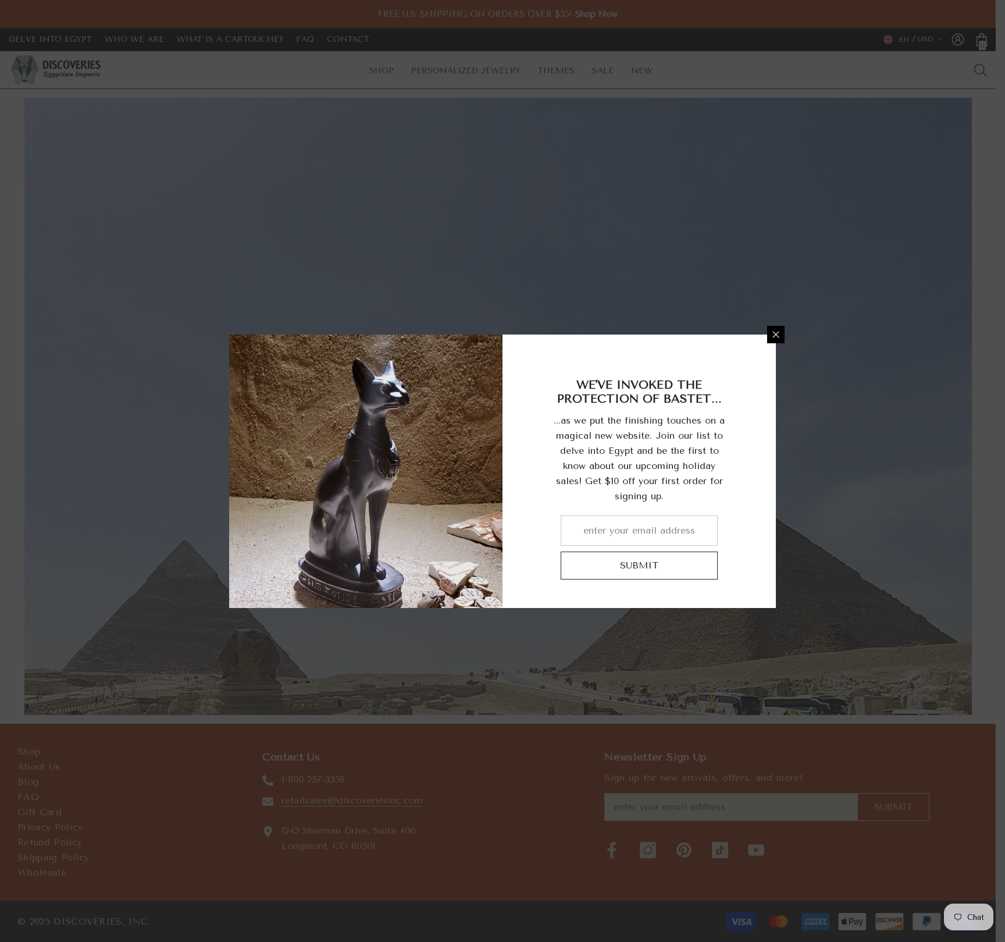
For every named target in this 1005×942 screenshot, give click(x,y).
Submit (639, 565)
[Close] (776, 334)
